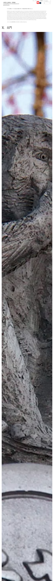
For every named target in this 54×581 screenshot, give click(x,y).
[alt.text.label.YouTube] (38, 2)
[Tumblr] (40, 3)
